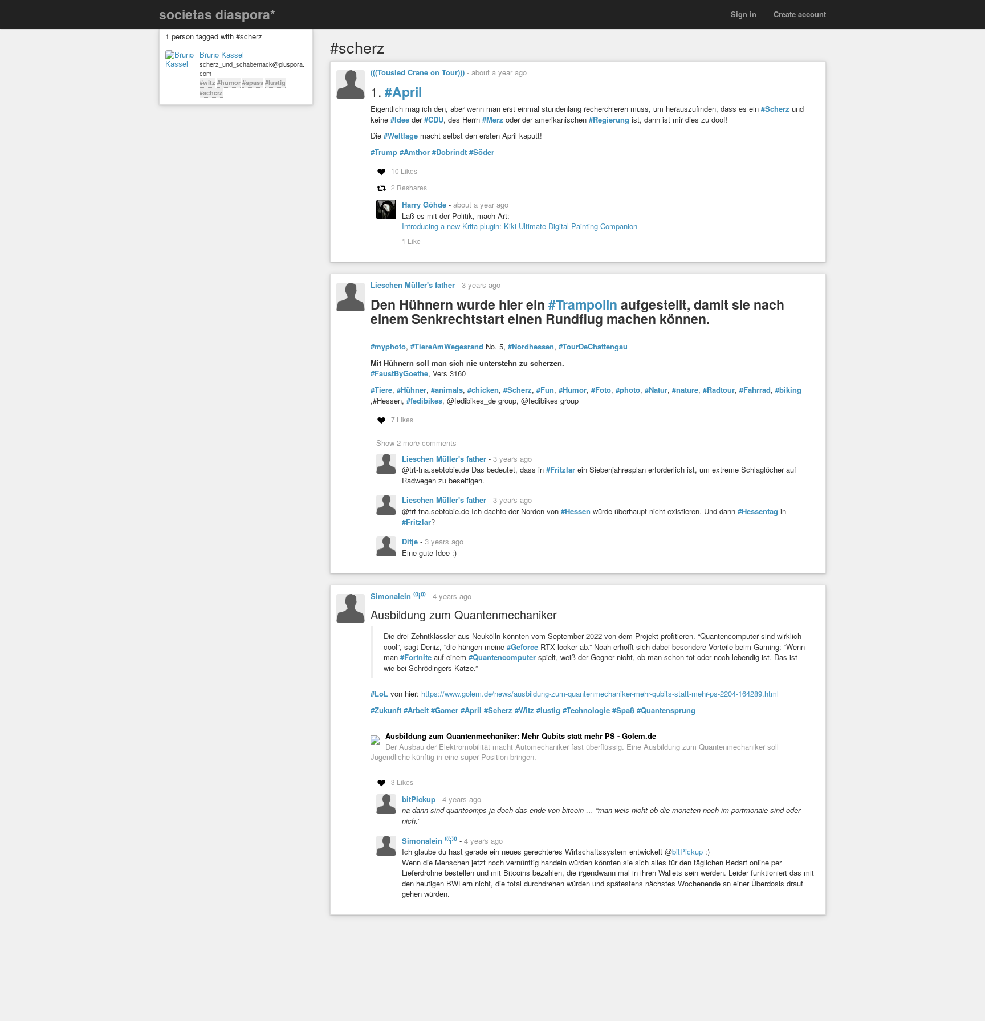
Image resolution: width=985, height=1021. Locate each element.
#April (403, 91)
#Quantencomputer (502, 657)
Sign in (743, 14)
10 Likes (404, 171)
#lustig (275, 82)
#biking (788, 390)
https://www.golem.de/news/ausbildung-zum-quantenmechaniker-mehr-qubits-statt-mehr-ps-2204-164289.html (600, 693)
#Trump (384, 152)
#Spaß (623, 710)
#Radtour (719, 390)
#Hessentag (758, 511)
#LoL (379, 694)
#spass (252, 82)
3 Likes (402, 782)
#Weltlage (401, 136)
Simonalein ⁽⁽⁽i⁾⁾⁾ (398, 596)
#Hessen (576, 511)
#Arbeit (416, 710)
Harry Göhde (425, 204)
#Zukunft (386, 710)
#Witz (524, 710)
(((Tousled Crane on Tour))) (418, 72)
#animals (447, 390)
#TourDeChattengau (593, 346)
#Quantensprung (666, 710)
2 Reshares (409, 187)
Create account (800, 14)
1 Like (411, 241)
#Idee (399, 120)
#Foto (601, 390)
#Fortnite (416, 657)
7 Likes (402, 419)
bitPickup (420, 799)
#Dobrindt (449, 152)
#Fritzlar (560, 470)
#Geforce (522, 647)
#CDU (433, 120)
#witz (207, 82)
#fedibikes (424, 401)
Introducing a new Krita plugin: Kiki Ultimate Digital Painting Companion (519, 226)
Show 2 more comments (416, 442)
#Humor (573, 390)
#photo (628, 390)
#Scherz (775, 109)
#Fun (545, 390)
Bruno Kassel (222, 54)
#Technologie (586, 710)
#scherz (211, 92)
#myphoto (388, 346)
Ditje (411, 541)
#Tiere (381, 390)
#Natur (656, 390)
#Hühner (411, 390)
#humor (229, 82)
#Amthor (415, 152)
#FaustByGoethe (399, 373)
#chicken (483, 390)
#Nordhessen (531, 346)
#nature (685, 390)
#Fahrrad (755, 390)
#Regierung (609, 120)
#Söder (481, 152)
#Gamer (444, 710)
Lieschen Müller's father (413, 284)
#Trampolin (582, 304)
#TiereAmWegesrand (446, 346)
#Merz (492, 120)
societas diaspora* (217, 14)
